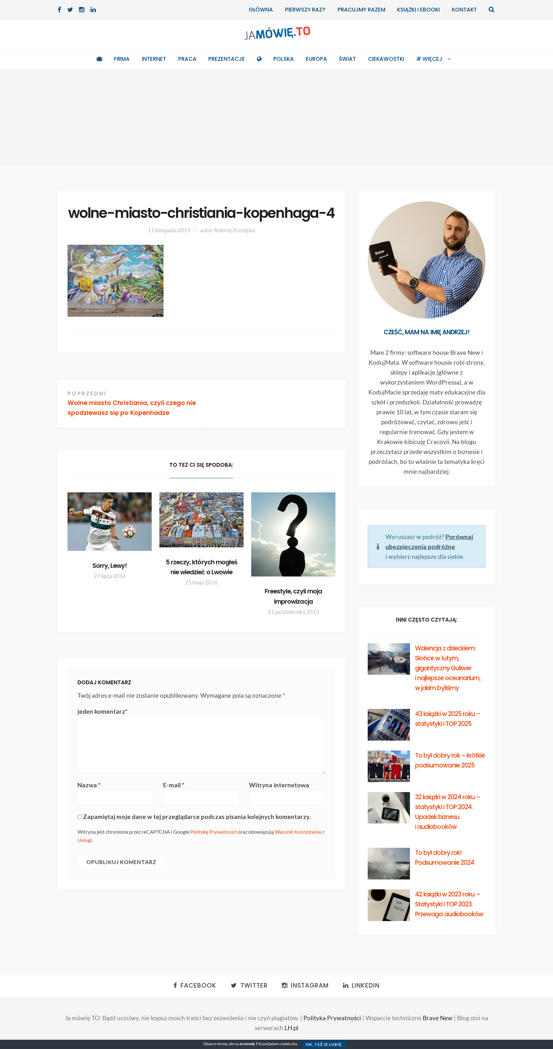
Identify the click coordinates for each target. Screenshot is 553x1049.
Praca (187, 59)
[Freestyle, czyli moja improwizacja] (293, 534)
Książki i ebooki (418, 9)
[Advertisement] (276, 117)
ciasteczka (288, 1043)
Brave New (438, 1017)
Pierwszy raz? (305, 9)
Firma (122, 59)
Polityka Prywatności (332, 1017)
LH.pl (291, 1027)
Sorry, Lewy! (109, 565)
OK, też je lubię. (324, 1044)
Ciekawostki (386, 59)
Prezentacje (226, 59)
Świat (347, 59)
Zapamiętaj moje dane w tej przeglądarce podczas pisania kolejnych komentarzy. (196, 816)
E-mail (173, 785)
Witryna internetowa (279, 785)
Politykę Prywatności (213, 832)
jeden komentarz (102, 711)
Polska (283, 59)
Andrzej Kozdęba (234, 230)
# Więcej (429, 59)
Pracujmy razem (361, 9)
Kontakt (464, 9)
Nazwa (88, 785)
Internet (154, 59)
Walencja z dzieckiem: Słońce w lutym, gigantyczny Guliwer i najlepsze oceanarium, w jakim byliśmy (447, 668)
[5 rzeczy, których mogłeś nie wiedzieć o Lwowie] (201, 519)
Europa (316, 59)
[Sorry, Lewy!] (110, 521)
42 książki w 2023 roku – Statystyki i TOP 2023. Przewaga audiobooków (449, 904)
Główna (261, 9)
